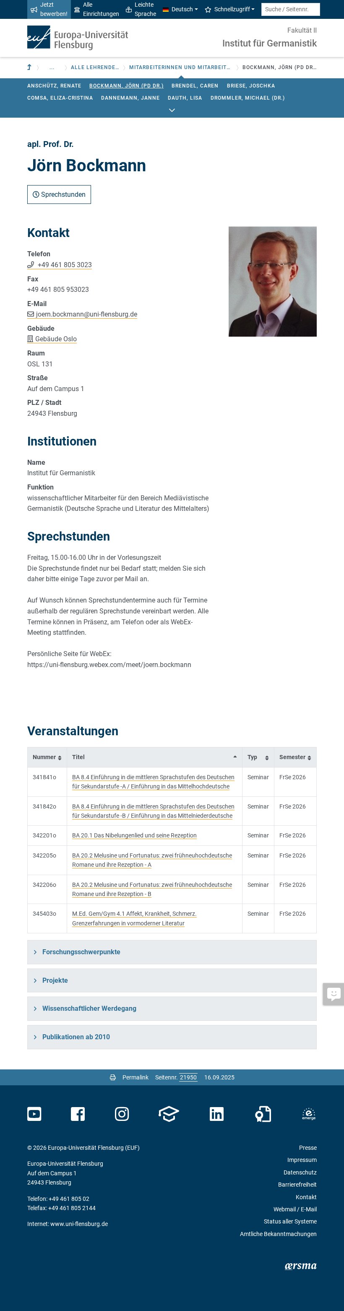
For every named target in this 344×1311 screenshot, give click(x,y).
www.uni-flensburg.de (79, 1224)
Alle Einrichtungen (101, 9)
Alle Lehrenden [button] (95, 67)
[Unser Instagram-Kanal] (122, 1114)
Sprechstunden (62, 194)
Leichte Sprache (145, 9)
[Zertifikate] (263, 1114)
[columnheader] (47, 757)
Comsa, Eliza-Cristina (60, 98)
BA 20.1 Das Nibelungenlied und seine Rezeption (134, 835)
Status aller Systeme (290, 1221)
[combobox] (290, 9)
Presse (308, 1147)
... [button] (52, 67)
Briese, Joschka (251, 86)
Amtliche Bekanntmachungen (278, 1234)
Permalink (135, 1077)
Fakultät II (302, 30)
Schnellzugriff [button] (232, 9)
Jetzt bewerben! (54, 9)
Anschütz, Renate (54, 86)
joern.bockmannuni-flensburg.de (86, 314)
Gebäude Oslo (56, 339)
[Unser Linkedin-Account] (217, 1114)
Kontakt (306, 1197)
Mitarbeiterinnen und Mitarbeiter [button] (181, 67)
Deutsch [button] (182, 9)
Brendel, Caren (195, 86)
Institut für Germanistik (269, 43)
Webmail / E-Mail (295, 1209)
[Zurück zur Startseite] (77, 38)
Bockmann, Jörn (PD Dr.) (126, 86)
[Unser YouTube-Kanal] (34, 1114)
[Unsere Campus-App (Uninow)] (169, 1114)
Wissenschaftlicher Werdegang (89, 1008)
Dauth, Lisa (185, 98)
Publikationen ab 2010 (76, 1037)
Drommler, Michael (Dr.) (248, 98)
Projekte (55, 980)
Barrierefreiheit (297, 1184)
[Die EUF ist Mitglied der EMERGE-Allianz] (309, 1114)
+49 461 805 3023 (64, 265)
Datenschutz (300, 1172)
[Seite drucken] (113, 1077)
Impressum (302, 1159)
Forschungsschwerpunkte (81, 952)
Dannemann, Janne (130, 98)
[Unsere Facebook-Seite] (78, 1114)
